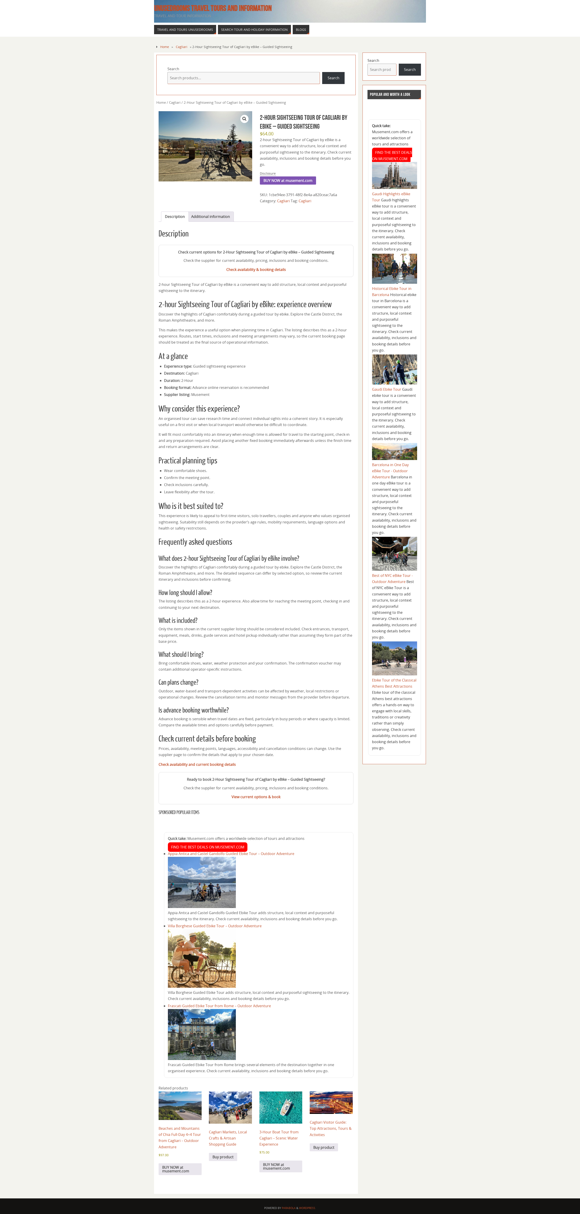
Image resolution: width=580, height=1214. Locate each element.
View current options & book (256, 796)
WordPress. (307, 1208)
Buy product (223, 1156)
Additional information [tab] (210, 216)
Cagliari (181, 47)
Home (164, 47)
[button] (244, 119)
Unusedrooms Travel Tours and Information (213, 8)
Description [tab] (175, 216)
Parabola (289, 1208)
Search (173, 68)
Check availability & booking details (256, 269)
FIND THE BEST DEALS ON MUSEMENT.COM (207, 847)
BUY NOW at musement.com (287, 180)
